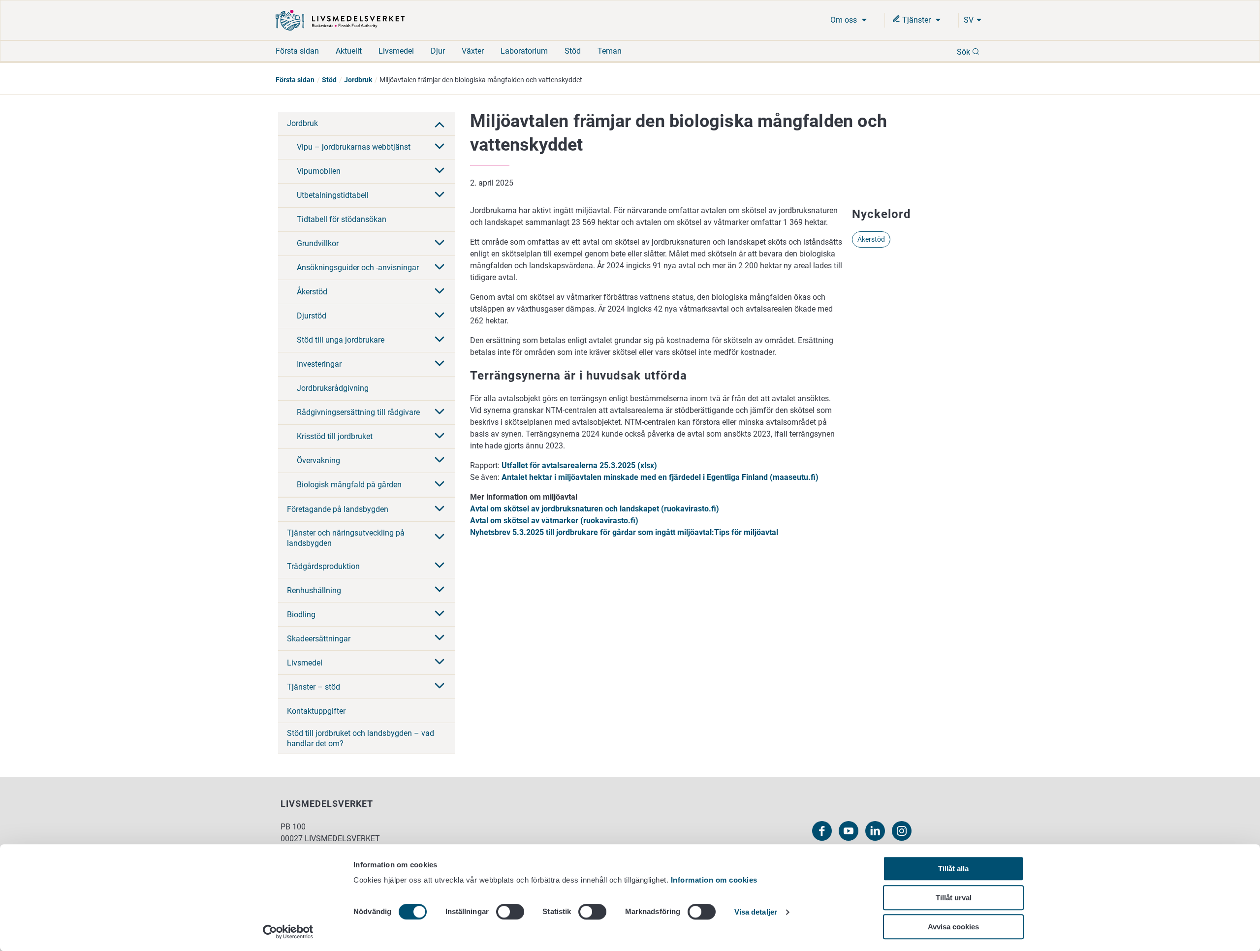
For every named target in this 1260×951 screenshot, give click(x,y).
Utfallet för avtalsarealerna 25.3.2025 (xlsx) (579, 465)
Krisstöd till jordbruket (335, 436)
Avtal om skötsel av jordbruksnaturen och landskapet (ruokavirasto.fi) (594, 508)
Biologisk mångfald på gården (349, 484)
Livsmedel (396, 51)
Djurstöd (311, 315)
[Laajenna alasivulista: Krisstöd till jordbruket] (439, 436)
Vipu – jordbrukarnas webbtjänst (353, 147)
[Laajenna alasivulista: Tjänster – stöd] (439, 686)
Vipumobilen (319, 171)
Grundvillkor (318, 243)
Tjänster (916, 20)
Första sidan (297, 51)
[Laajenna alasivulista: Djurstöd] (439, 316)
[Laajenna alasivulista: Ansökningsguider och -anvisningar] (439, 267)
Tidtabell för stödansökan (341, 219)
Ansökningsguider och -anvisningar (358, 267)
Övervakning (318, 460)
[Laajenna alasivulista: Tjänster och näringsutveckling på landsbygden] (439, 537)
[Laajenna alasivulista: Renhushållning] (439, 590)
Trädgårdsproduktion (323, 566)
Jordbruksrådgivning (333, 388)
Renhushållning (314, 590)
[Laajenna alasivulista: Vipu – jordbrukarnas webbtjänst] (439, 147)
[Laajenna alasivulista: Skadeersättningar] (439, 638)
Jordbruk (358, 80)
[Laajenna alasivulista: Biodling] (439, 614)
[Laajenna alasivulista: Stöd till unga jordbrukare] (439, 340)
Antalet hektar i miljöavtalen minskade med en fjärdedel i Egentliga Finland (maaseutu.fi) (661, 477)
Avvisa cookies (953, 926)
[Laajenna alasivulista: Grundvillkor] (439, 243)
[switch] (510, 911)
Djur (438, 51)
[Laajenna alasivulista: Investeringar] (439, 364)
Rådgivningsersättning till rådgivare (358, 412)
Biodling (301, 614)
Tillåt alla (953, 868)
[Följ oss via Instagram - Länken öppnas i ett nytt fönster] (902, 831)
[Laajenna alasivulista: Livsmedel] (439, 662)
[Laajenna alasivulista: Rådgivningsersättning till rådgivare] (439, 412)
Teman (610, 51)
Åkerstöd (312, 291)
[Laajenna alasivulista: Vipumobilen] (439, 171)
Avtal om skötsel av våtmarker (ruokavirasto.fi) (554, 520)
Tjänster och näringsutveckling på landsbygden (346, 538)
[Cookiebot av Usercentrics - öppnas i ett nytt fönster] (288, 931)
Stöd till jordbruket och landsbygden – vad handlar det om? (360, 738)
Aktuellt (349, 51)
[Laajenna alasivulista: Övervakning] (439, 460)
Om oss (844, 20)
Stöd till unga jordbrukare (340, 340)
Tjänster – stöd (313, 687)
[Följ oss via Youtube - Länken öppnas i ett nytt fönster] (848, 831)
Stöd (573, 51)
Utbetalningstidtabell (333, 195)
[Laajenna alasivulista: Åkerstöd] (439, 292)
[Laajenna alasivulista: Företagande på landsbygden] (439, 509)
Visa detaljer (755, 912)
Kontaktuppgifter (316, 711)
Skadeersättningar (318, 638)
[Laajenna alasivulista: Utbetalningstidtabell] (439, 195)
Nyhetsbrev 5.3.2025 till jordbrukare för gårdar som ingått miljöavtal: (592, 532)
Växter (473, 51)
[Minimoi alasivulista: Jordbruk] (439, 123)
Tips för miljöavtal (746, 532)
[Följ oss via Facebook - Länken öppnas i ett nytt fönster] (822, 831)
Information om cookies (714, 880)
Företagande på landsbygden (337, 509)
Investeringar (319, 364)
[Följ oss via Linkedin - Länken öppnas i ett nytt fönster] (875, 831)
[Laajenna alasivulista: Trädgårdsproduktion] (439, 566)
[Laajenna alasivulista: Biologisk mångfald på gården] (439, 485)
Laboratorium (524, 51)
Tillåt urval (954, 897)
